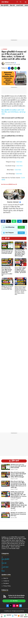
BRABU (5, 49)
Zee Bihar (5, 2)
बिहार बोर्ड (12, 5)
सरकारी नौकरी (19, 5)
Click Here (19, 166)
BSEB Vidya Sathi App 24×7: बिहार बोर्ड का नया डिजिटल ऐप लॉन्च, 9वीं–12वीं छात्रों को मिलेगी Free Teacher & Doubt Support (18, 495)
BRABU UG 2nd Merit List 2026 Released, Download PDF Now (7, 288)
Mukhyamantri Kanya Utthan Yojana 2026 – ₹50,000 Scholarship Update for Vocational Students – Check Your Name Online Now (20, 290)
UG (16, 184)
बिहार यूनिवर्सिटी (4, 5)
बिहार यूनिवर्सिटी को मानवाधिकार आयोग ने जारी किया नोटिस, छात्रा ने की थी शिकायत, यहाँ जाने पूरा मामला (13, 112)
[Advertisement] (14, 25)
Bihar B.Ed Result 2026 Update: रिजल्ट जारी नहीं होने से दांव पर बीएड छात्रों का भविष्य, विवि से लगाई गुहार (20, 253)
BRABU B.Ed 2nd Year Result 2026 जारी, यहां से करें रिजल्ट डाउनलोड (7, 252)
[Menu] (25, 2)
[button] (20, 2)
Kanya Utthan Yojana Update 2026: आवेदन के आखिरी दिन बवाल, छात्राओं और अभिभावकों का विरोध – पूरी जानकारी (20, 270)
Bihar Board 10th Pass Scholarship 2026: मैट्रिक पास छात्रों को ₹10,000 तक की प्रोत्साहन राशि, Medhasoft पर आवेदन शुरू (7, 271)
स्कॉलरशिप (9, 615)
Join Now (21, 227)
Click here (19, 162)
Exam (13, 184)
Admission (5, 184)
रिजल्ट (3, 571)
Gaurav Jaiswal (10, 62)
